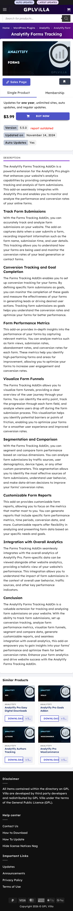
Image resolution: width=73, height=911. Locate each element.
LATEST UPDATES (48, 2)
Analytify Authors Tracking (15, 750)
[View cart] (68, 9)
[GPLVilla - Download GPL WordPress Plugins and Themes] (36, 9)
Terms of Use (12, 886)
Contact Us (10, 826)
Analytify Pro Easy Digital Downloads (16, 709)
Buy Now (42, 116)
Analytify (44, 27)
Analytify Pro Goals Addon (52, 709)
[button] (5, 9)
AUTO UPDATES (24, 2)
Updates (9, 866)
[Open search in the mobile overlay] (36, 18)
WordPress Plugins (24, 27)
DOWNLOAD (15, 718)
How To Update (13, 839)
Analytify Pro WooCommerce (49, 750)
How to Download (15, 832)
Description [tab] (11, 157)
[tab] (18, 93)
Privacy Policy (12, 880)
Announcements (14, 873)
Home (6, 27)
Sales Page (18, 82)
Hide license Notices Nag (20, 846)
